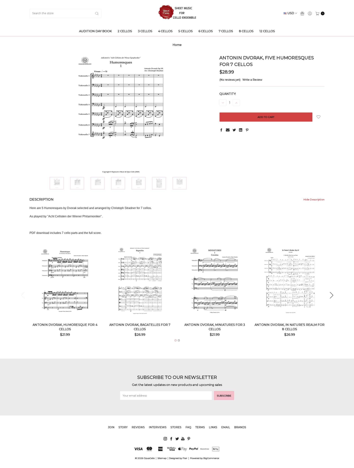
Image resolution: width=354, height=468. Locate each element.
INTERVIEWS (157, 427)
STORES (176, 427)
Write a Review (252, 79)
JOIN (111, 427)
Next (331, 295)
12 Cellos (267, 31)
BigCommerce (211, 458)
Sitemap (161, 458)
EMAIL (225, 427)
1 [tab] (175, 340)
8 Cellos (246, 31)
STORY (123, 427)
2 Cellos (125, 31)
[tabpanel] (65, 293)
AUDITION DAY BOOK (95, 31)
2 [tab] (179, 340)
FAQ (188, 427)
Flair (185, 458)
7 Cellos (226, 31)
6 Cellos (206, 31)
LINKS (213, 427)
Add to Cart (65, 303)
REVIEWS (138, 427)
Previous (22, 295)
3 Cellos (145, 31)
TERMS (200, 427)
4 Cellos (165, 31)
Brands (240, 427)
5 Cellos (185, 31)
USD (291, 13)
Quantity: (227, 94)
